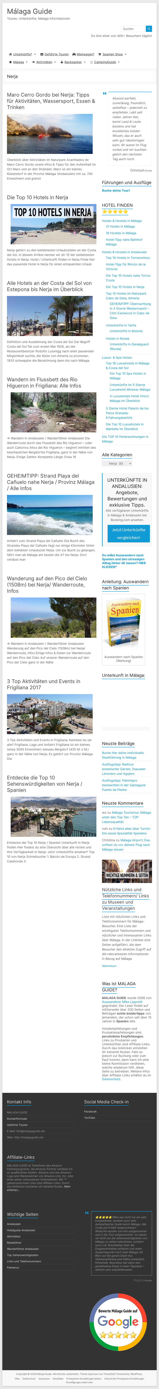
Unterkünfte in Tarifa (121, 325)
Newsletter (58, 1378)
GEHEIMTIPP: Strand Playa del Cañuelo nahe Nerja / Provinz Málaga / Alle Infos (51, 482)
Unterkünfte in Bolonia (126, 331)
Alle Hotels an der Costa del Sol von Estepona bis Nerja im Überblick (49, 286)
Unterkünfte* (22, 54)
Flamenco (13, 1267)
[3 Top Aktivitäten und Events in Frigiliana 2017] (50, 696)
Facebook (90, 1111)
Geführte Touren (57, 54)
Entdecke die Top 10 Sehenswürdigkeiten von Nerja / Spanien (44, 784)
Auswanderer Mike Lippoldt (122, 1002)
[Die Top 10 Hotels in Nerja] (53, 206)
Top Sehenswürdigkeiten (22, 1255)
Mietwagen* (85, 54)
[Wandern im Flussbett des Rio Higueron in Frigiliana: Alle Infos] (53, 394)
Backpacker (73, 62)
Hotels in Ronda (117, 338)
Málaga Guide (29, 11)
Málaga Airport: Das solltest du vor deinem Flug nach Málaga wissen (126, 844)
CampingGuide (105, 62)
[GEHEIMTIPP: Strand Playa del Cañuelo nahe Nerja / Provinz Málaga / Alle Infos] (50, 497)
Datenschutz (111, 1079)
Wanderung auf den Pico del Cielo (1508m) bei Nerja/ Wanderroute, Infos (47, 584)
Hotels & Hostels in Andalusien (124, 252)
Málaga (18, 62)
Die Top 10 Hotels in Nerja (37, 197)
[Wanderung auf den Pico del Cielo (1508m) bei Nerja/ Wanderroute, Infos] (53, 599)
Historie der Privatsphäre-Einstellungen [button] (124, 1378)
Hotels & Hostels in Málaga (122, 221)
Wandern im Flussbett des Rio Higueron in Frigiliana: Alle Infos (44, 382)
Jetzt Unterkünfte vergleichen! (128, 533)
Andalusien (14, 1224)
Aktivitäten (44, 62)
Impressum (44, 1378)
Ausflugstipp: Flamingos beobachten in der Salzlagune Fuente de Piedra (124, 785)
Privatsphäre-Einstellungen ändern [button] (84, 1378)
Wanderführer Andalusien (23, 1248)
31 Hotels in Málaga (120, 226)
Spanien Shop (113, 54)
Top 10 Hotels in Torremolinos (128, 258)
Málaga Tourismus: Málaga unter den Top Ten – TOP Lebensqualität (126, 817)
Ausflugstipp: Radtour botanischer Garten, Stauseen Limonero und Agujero (123, 769)
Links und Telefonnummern (24, 1261)
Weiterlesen (109, 966)
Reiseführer (14, 1242)
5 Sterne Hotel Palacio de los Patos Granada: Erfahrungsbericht (127, 413)
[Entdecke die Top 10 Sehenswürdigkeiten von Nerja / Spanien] (53, 799)
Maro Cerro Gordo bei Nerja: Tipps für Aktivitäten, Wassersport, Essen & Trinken (51, 101)
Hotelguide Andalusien (21, 1230)
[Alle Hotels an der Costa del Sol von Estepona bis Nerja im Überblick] (50, 298)
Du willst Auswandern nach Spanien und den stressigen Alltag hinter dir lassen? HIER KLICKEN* (124, 561)
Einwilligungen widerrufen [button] (79, 1382)
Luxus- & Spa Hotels (117, 357)
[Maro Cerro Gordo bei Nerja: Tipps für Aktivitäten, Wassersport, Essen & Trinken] (50, 116)
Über (17, 1378)
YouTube (89, 1117)
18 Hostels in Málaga (121, 233)
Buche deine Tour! (116, 190)
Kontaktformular (17, 1118)
